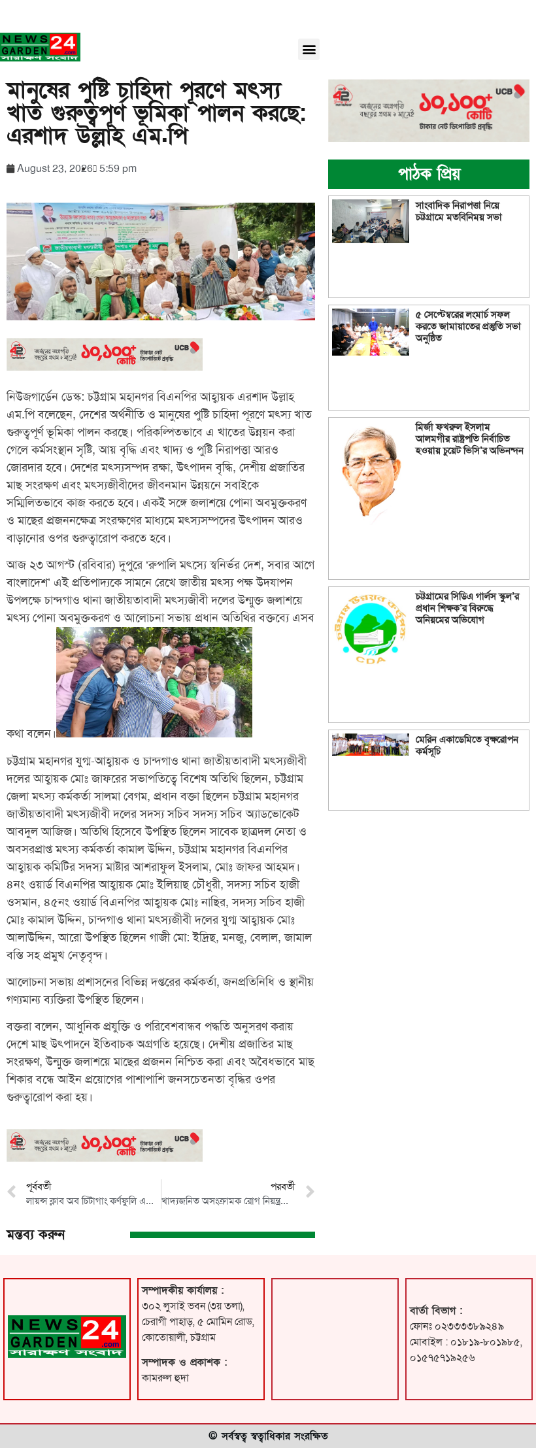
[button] (309, 49)
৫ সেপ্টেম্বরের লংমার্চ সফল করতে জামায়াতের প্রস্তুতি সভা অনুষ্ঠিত (468, 326)
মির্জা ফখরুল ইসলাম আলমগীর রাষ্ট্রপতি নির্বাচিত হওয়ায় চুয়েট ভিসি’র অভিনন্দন (470, 438)
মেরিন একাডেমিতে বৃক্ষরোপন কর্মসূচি (467, 745)
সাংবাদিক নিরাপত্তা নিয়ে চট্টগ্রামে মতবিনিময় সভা (459, 211)
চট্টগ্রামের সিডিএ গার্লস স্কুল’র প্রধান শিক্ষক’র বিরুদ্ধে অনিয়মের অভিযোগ (467, 608)
